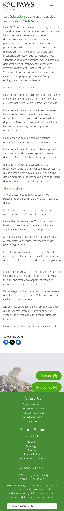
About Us (32, 442)
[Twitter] (12, 342)
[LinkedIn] (18, 342)
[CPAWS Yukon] (18, 8)
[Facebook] (6, 342)
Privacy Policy (32, 454)
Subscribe (44, 387)
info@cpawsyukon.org (33, 404)
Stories (32, 450)
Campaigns (32, 446)
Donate (46, 375)
